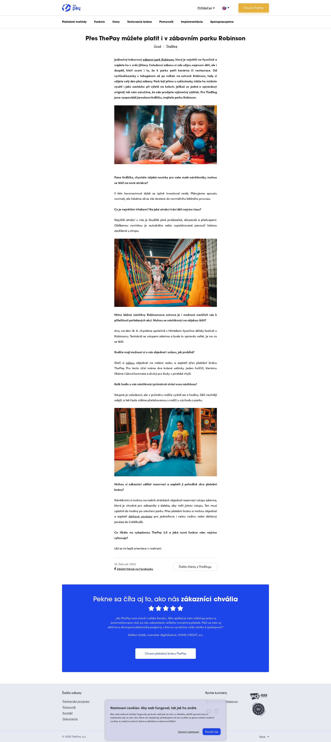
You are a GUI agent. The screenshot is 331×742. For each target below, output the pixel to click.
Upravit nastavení (188, 731)
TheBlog (171, 46)
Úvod (157, 46)
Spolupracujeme (222, 22)
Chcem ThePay (254, 8)
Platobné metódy (74, 22)
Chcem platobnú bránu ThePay (165, 653)
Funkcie (99, 22)
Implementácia (192, 22)
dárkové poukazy (140, 516)
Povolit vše (211, 731)
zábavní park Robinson (158, 59)
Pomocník (166, 22)
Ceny (116, 22)
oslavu (130, 363)
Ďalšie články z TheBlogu (195, 567)
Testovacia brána (139, 22)
